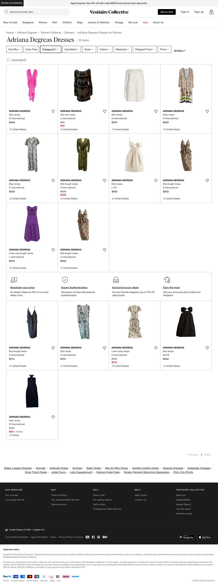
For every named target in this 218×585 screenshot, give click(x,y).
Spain (52, 580)
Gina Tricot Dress (36, 472)
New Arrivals (10, 22)
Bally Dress (93, 468)
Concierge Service (14, 499)
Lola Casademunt (81, 472)
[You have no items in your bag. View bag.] (211, 12)
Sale (145, 22)
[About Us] (166, 22)
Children (67, 22)
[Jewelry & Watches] (112, 22)
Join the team (183, 509)
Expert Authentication (74, 287)
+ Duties (18, 431)
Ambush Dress (58, 468)
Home (9, 32)
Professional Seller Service (107, 509)
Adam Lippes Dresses (18, 468)
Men (54, 22)
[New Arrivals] (20, 22)
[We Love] (140, 22)
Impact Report (183, 504)
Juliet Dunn (58, 472)
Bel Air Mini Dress (116, 468)
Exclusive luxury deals (125, 287)
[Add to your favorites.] (53, 111)
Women (43, 22)
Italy (59, 580)
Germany (44, 580)
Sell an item (167, 12)
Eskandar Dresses (199, 468)
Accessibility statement (16, 537)
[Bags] (85, 22)
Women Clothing (51, 32)
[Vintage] (125, 22)
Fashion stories (184, 513)
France (6, 580)
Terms (53, 537)
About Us (158, 22)
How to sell (99, 495)
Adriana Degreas (27, 32)
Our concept (11, 495)
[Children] (74, 22)
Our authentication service (65, 499)
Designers (28, 22)
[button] (211, 12)
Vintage (118, 22)
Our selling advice (102, 499)
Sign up (199, 12)
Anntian (77, 468)
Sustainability (183, 499)
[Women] (50, 22)
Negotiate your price (22, 287)
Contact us (140, 499)
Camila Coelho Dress (145, 468)
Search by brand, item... (22, 12)
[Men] (60, 22)
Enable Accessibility (11, 3)
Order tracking (59, 495)
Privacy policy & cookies (71, 537)
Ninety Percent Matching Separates (146, 472)
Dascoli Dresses (173, 468)
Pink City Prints (183, 472)
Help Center (141, 495)
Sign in (185, 12)
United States (32, 580)
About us (181, 495)
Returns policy (58, 504)
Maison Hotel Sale (108, 472)
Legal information (39, 537)
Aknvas (40, 468)
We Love (133, 22)
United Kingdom (18, 580)
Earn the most (171, 287)
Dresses (69, 32)
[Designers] (36, 22)
